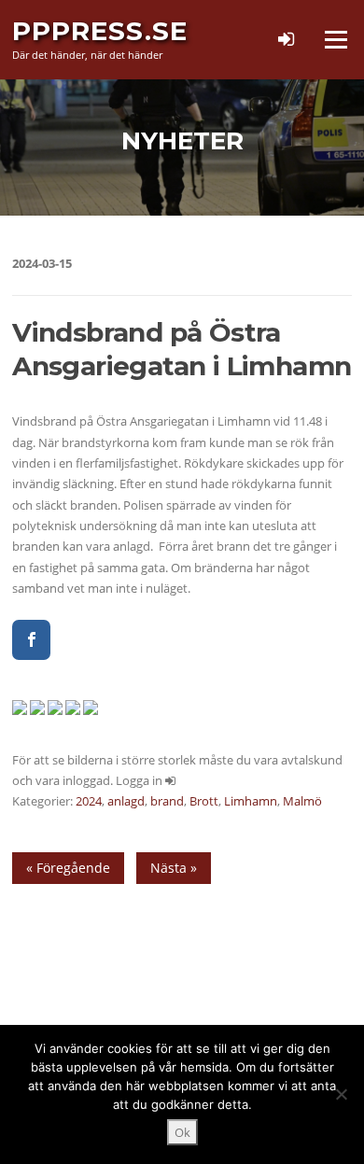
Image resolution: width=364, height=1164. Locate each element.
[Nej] (340, 1094)
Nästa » (173, 868)
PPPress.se (100, 31)
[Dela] (31, 640)
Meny (335, 39)
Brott (203, 800)
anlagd (126, 800)
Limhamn (250, 800)
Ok (182, 1132)
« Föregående (68, 868)
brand (167, 800)
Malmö (302, 800)
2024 (89, 800)
